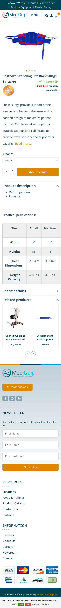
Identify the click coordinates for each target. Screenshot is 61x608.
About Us (8, 540)
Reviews (8, 535)
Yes (21, 604)
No (28, 604)
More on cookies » (40, 604)
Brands (7, 558)
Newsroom (9, 552)
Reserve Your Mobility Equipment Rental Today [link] (32, 5)
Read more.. (23, 143)
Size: (7, 154)
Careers (7, 546)
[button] (26, 71)
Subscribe (30, 467)
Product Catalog (13, 503)
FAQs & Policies (13, 497)
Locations (9, 491)
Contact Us (10, 509)
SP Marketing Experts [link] (47, 594)
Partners (8, 515)
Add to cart (38, 172)
